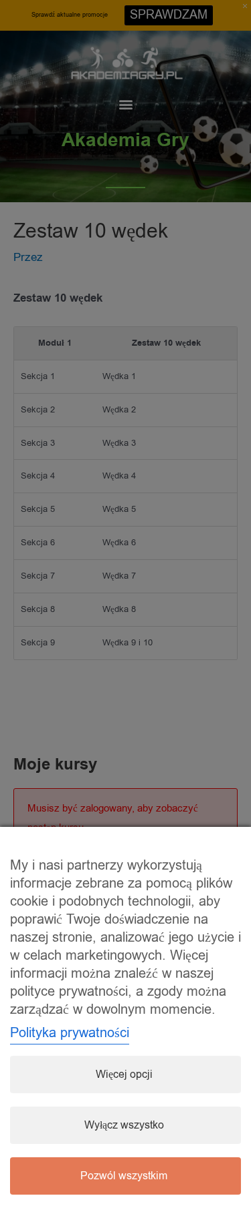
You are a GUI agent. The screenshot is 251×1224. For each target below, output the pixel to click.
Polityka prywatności (69, 1033)
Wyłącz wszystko (124, 1125)
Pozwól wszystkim (123, 1176)
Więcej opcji (124, 1074)
